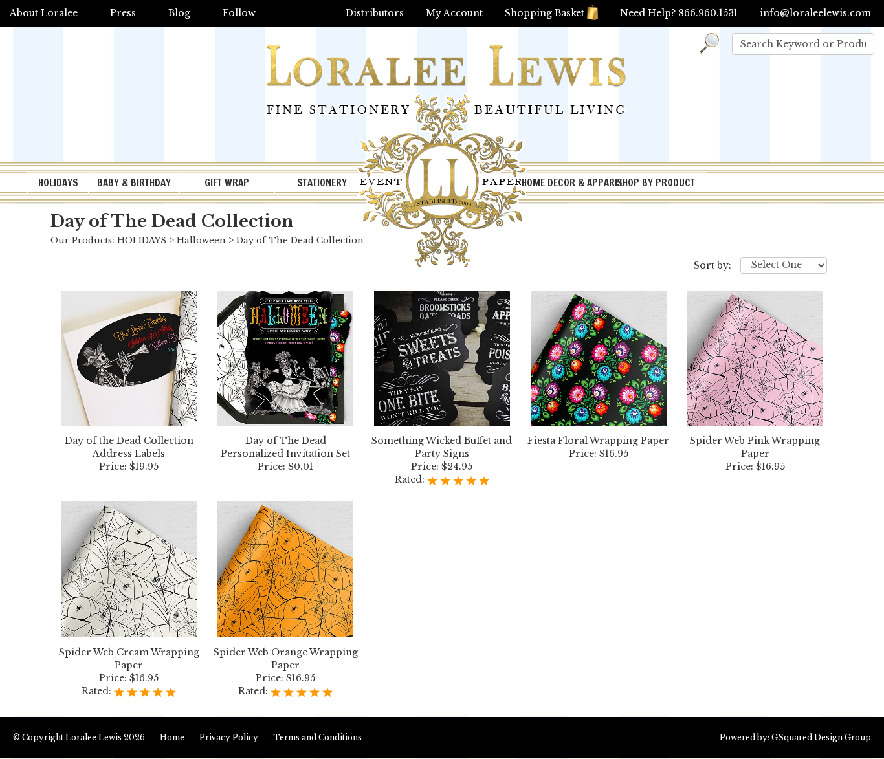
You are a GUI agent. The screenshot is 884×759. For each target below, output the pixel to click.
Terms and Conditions (317, 737)
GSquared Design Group (821, 737)
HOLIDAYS (58, 183)
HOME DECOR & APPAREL (562, 183)
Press (123, 13)
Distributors (375, 13)
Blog (179, 13)
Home (172, 737)
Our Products (81, 240)
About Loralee (44, 13)
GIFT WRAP (226, 183)
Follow (239, 13)
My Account (454, 13)
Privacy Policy (228, 737)
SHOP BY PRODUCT (656, 183)
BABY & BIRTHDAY (134, 183)
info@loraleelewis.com (815, 13)
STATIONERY (322, 183)
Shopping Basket (544, 13)
